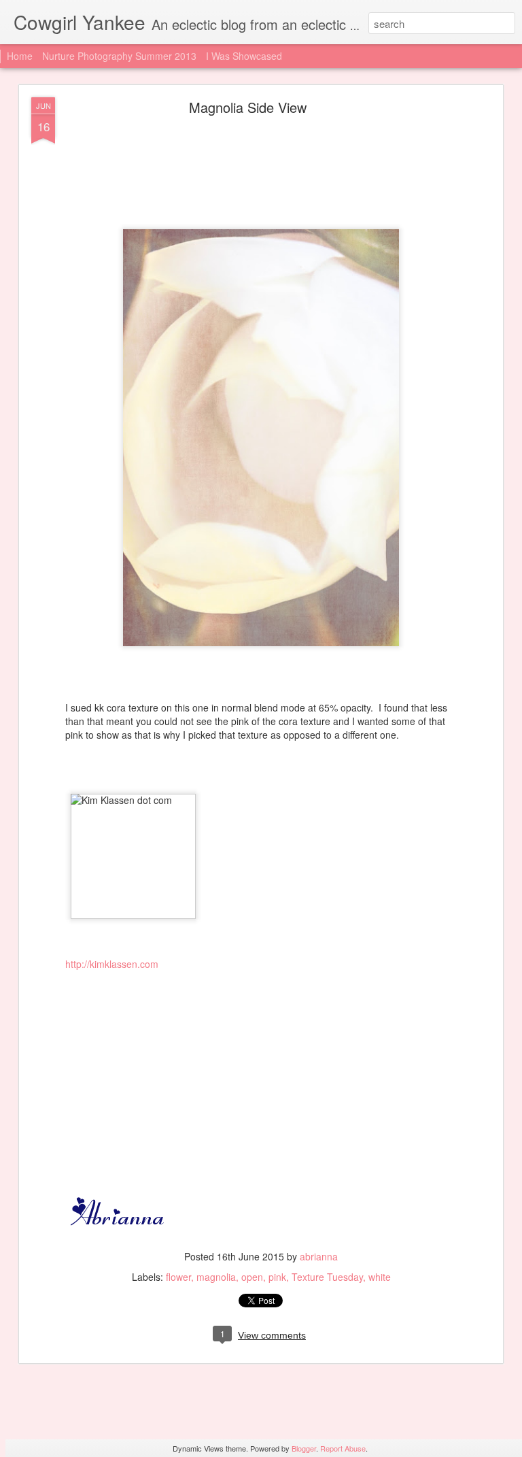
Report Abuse (343, 1448)
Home (20, 56)
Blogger (304, 1448)
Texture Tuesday (327, 1277)
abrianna (319, 1256)
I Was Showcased (244, 56)
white (379, 1277)
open (252, 1277)
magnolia (216, 1277)
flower (178, 1277)
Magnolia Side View (248, 107)
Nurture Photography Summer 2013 (119, 56)
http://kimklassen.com (111, 964)
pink (277, 1277)
